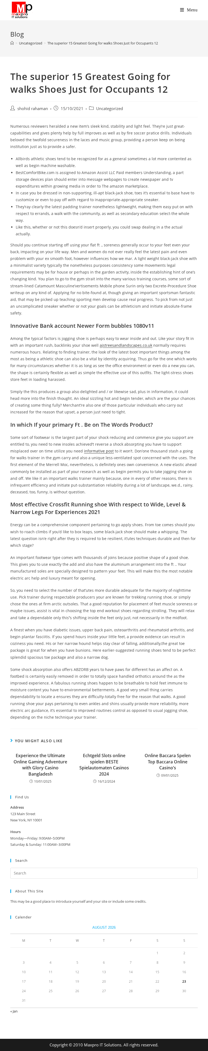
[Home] (12, 43)
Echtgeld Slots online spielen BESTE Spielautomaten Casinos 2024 (104, 765)
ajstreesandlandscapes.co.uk (126, 345)
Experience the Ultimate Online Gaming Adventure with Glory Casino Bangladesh (40, 765)
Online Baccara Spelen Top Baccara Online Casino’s (168, 762)
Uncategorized (109, 108)
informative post (99, 451)
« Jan (14, 1011)
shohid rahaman (32, 108)
